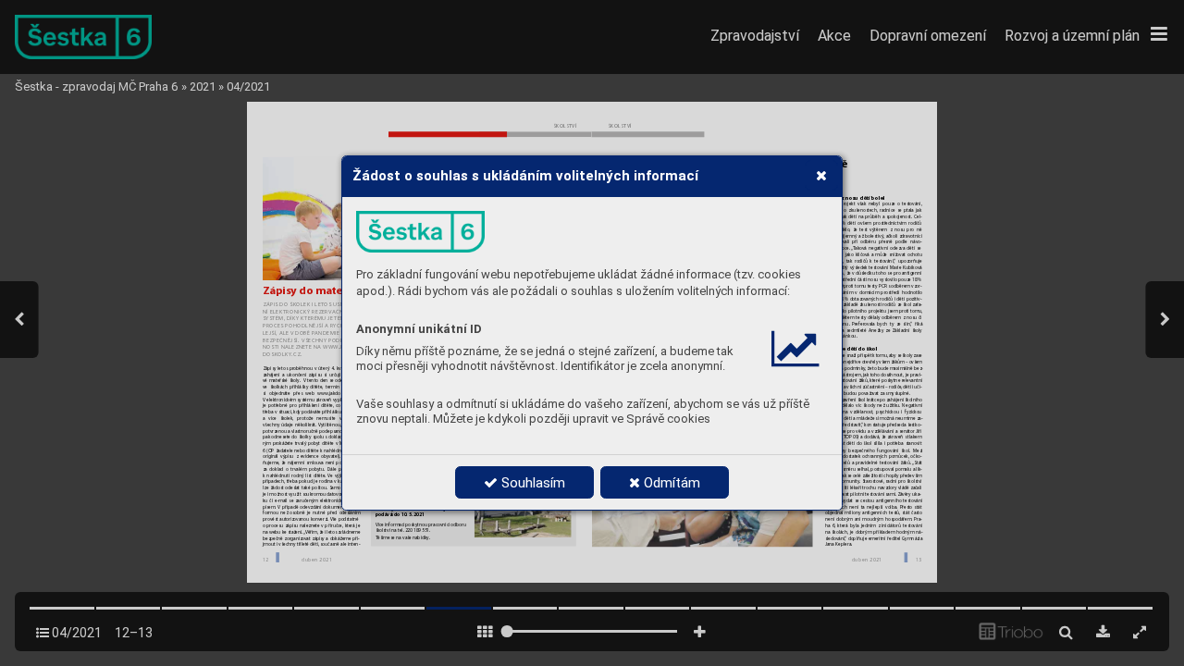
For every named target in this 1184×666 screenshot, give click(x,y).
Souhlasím (531, 483)
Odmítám (670, 483)
